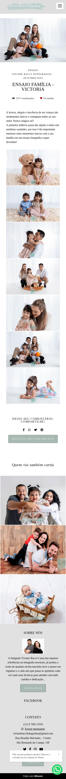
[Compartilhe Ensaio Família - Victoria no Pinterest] (41, 429)
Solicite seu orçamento (33, 439)
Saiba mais (33, 688)
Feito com (33, 776)
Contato (33, 762)
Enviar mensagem (35, 729)
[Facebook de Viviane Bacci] (30, 749)
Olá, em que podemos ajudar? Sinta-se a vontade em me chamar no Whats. (31, 756)
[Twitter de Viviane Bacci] (24, 749)
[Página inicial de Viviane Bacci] (26, 7)
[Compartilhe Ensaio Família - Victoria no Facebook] (24, 429)
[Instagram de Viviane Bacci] (35, 749)
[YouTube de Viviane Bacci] (41, 749)
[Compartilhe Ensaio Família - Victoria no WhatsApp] (29, 429)
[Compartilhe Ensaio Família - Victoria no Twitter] (35, 429)
